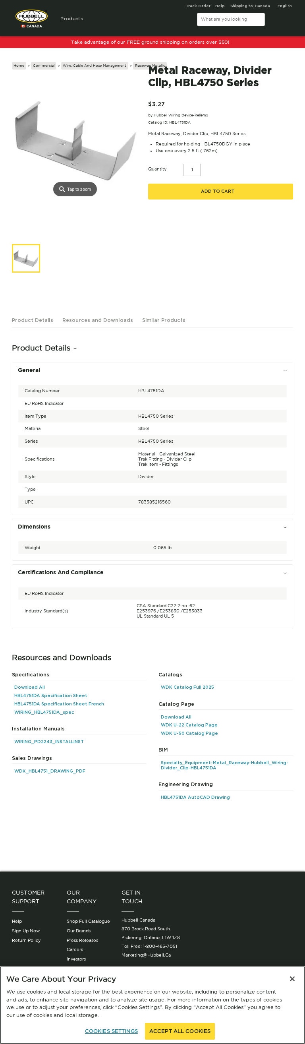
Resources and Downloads (97, 320)
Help (17, 921)
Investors (76, 959)
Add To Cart (217, 191)
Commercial (43, 65)
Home (19, 65)
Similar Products (163, 320)
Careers (75, 949)
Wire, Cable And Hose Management (94, 65)
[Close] (292, 979)
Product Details (32, 320)
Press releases (82, 940)
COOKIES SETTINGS (111, 1031)
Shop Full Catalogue (88, 921)
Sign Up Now (26, 930)
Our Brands (79, 930)
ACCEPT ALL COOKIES (179, 1031)
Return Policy (26, 940)
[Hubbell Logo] (32, 22)
